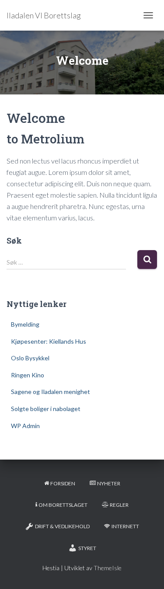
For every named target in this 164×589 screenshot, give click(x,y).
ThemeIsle (108, 568)
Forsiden (62, 483)
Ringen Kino (27, 375)
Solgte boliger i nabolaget (45, 408)
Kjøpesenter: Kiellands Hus (48, 341)
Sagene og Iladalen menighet (50, 391)
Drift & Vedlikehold (62, 526)
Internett (125, 526)
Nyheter (108, 483)
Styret (87, 548)
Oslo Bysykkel (30, 358)
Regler (119, 505)
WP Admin (25, 425)
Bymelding (25, 324)
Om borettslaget (62, 505)
